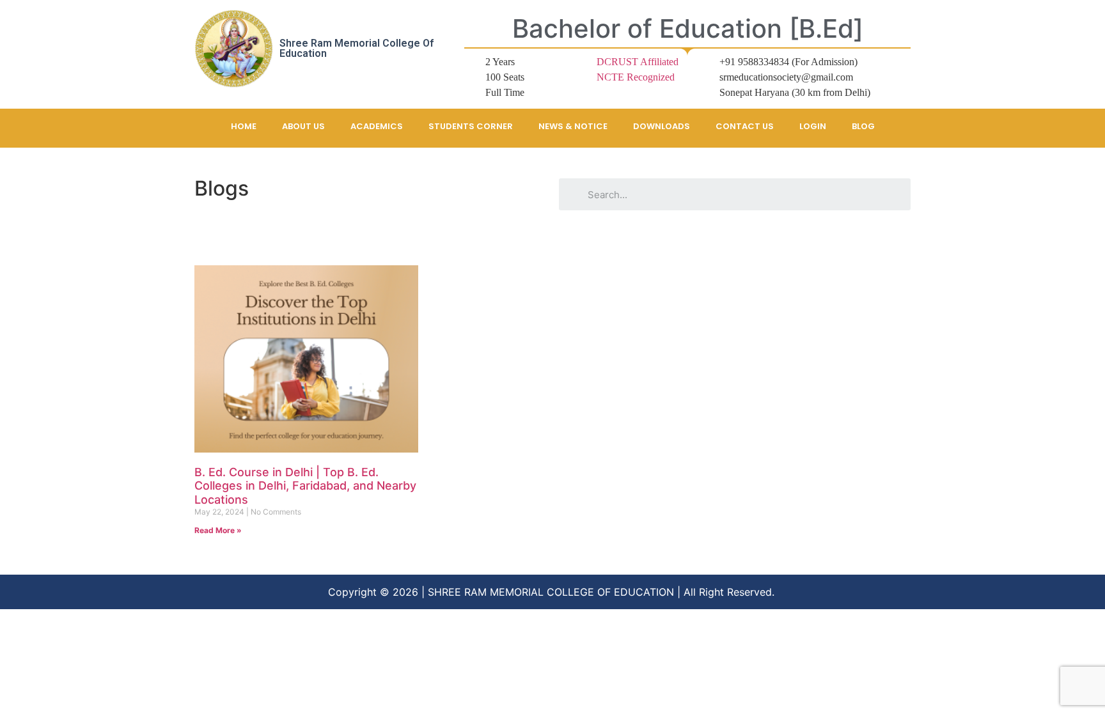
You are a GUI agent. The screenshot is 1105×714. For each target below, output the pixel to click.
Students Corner (470, 126)
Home (243, 126)
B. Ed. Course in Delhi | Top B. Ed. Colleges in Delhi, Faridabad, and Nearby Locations (305, 485)
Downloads (661, 126)
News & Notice (572, 126)
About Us (303, 126)
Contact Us (745, 126)
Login (812, 126)
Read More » (218, 530)
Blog (863, 126)
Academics (376, 126)
